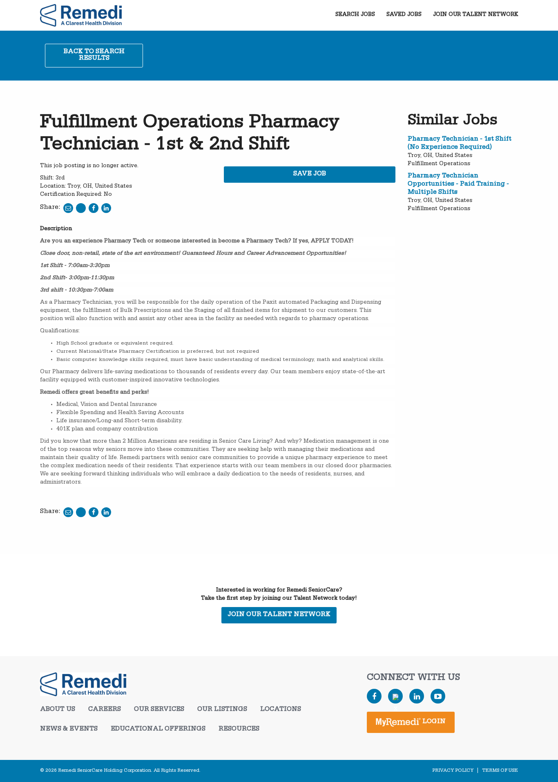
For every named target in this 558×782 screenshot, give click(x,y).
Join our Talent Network (475, 15)
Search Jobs (355, 15)
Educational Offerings (158, 729)
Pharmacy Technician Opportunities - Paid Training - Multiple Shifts (458, 184)
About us (57, 710)
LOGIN (433, 722)
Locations (280, 710)
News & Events (69, 729)
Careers (104, 710)
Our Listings (222, 710)
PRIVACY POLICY (452, 771)
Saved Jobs (404, 15)
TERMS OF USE (500, 771)
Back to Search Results (94, 55)
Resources (239, 729)
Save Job (309, 174)
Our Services (159, 710)
